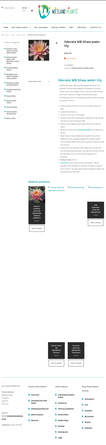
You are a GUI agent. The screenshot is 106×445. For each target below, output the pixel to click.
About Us (34, 420)
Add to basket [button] (37, 228)
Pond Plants (77, 68)
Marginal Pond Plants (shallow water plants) (12, 76)
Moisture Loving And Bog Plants (12, 84)
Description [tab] (34, 81)
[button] (56, 43)
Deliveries (88, 428)
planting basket (85, 130)
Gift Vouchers (41, 27)
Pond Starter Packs (11, 101)
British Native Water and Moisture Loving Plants (12, 60)
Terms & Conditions (66, 409)
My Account (89, 416)
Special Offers (58, 27)
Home (5, 27)
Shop (13, 35)
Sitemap (61, 426)
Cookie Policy (63, 420)
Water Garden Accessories (11, 113)
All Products (89, 399)
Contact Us (95, 27)
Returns (88, 422)
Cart (71, 27)
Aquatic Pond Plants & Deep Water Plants (12, 51)
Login (60, 438)
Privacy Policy (63, 414)
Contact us (64, 163)
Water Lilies (21, 35)
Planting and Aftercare (40, 409)
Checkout (82, 27)
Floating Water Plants (12, 69)
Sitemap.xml (63, 432)
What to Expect (37, 414)
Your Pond (35, 395)
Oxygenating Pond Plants (13, 90)
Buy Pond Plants (20, 27)
